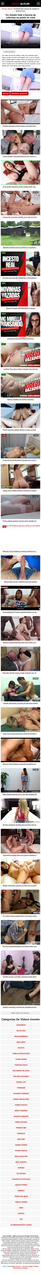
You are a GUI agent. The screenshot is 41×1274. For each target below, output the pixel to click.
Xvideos (33, 1250)
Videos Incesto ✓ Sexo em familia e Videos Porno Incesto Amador (25, 1267)
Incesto (4, 9)
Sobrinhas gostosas (19, 93)
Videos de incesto (17, 1237)
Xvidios (9, 1250)
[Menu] (2, 3)
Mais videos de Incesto (20, 1013)
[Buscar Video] (38, 3)
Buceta (10, 9)
